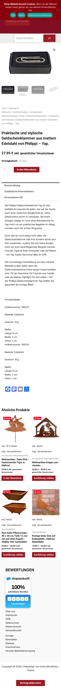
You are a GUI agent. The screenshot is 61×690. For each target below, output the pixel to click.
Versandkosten (14, 451)
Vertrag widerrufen (30, 683)
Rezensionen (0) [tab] (13, 197)
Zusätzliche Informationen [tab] (19, 191)
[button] (54, 50)
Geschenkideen (20, 112)
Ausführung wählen (44, 478)
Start (4, 108)
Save (8, 418)
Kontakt (9, 635)
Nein (21, 15)
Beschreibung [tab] (12, 185)
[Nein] (57, 9)
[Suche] (49, 38)
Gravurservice (12, 647)
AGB (7, 618)
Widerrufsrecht (13, 626)
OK (13, 15)
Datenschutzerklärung (40, 15)
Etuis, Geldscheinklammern (33, 116)
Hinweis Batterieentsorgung (20, 650)
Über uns (10, 611)
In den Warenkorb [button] (12, 478)
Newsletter (11, 639)
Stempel (9, 643)
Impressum (11, 615)
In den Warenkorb (26, 169)
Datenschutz (12, 622)
